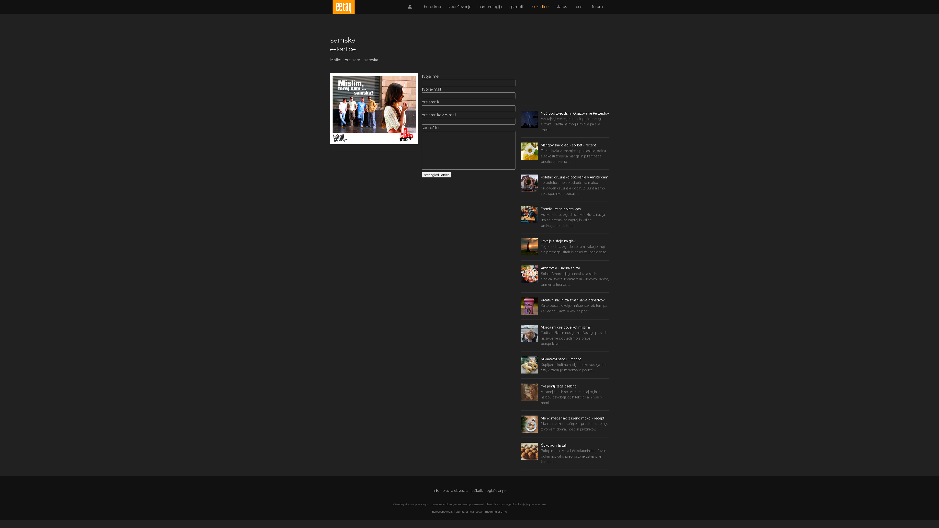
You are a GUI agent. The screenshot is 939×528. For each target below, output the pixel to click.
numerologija (490, 6)
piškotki (477, 491)
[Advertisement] (565, 69)
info (436, 491)
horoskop (432, 6)
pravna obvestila (455, 491)
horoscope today (443, 511)
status (561, 6)
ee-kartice (539, 6)
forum (597, 6)
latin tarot (462, 511)
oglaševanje (496, 491)
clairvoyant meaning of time (488, 511)
